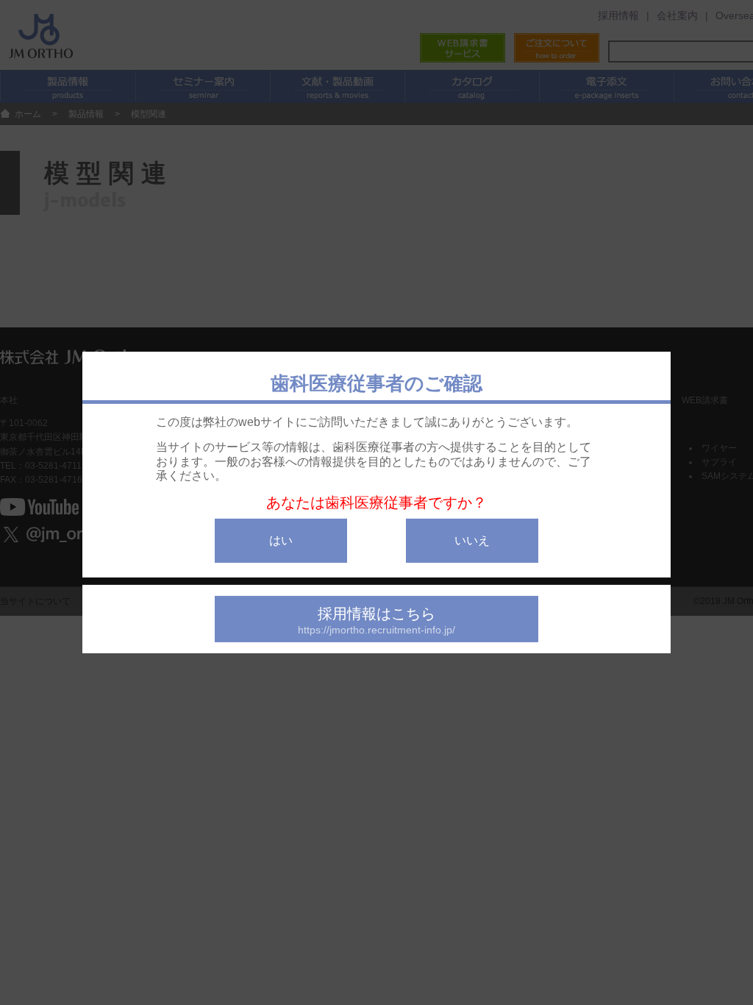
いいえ (472, 540)
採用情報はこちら (376, 621)
